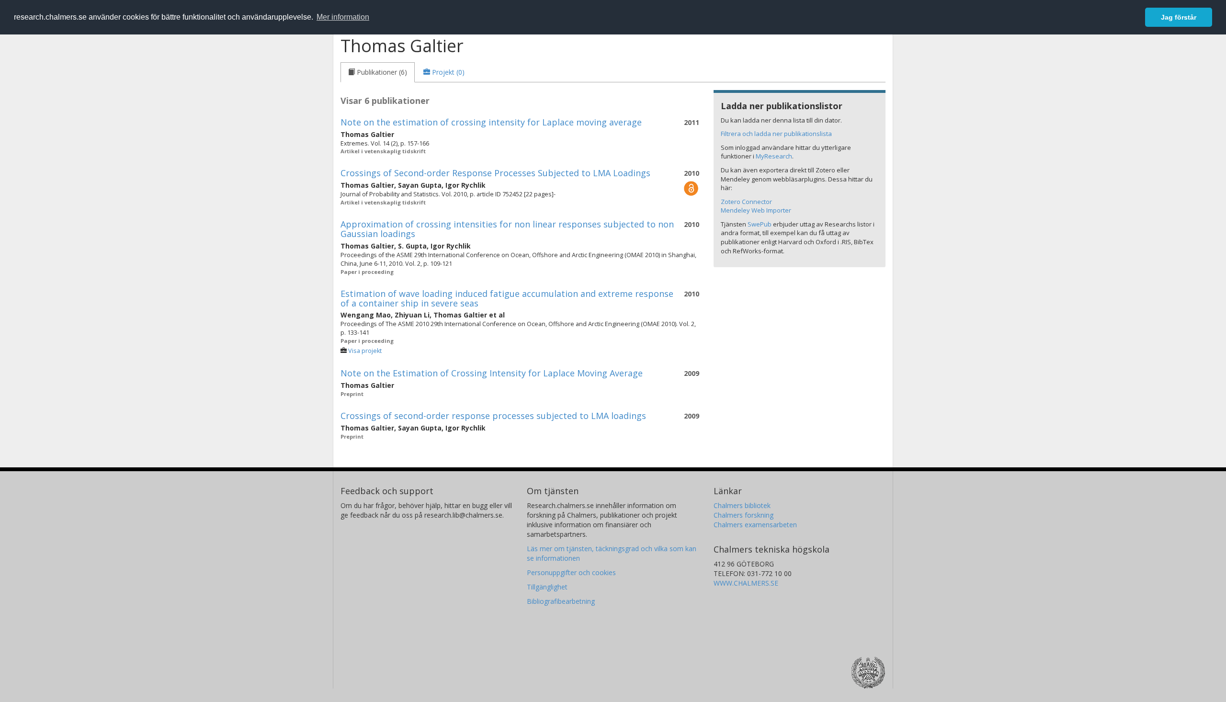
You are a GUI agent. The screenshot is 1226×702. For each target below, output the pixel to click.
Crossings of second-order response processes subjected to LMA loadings (493, 415)
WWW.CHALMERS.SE (746, 583)
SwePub (760, 224)
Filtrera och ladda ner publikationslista (776, 133)
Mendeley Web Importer (756, 210)
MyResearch (774, 156)
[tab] (378, 72)
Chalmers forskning (743, 515)
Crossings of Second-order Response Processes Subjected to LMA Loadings (495, 173)
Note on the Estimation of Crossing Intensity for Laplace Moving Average (492, 373)
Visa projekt (365, 351)
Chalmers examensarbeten (755, 524)
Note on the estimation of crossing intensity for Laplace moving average (491, 122)
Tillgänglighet (547, 586)
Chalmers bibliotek (742, 505)
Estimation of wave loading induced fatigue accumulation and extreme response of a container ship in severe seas (507, 298)
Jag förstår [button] (1178, 17)
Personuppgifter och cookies (571, 572)
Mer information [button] (343, 17)
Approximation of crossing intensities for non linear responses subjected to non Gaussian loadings (507, 228)
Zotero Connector (746, 201)
